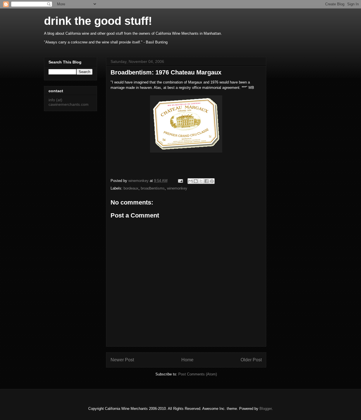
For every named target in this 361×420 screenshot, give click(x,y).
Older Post (251, 359)
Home (187, 359)
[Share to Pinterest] (212, 181)
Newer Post (122, 359)
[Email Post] (180, 181)
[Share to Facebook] (206, 181)
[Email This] (190, 181)
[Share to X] (201, 181)
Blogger (265, 408)
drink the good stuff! (98, 21)
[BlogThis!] (196, 181)
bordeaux (131, 188)
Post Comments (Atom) (197, 374)
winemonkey (177, 188)
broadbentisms (153, 188)
